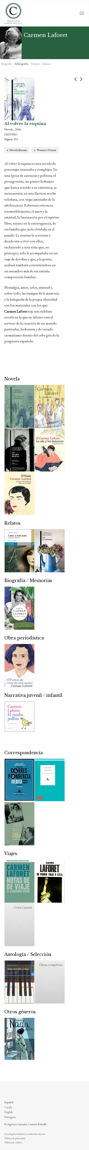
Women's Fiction (46, 150)
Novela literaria (18, 150)
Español (8, 1102)
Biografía (6, 64)
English (8, 1112)
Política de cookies (13, 1142)
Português (10, 1117)
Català (8, 1107)
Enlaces (46, 64)
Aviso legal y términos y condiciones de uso (24, 1134)
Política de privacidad (14, 1138)
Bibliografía (21, 64)
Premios (35, 64)
